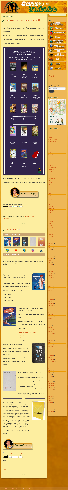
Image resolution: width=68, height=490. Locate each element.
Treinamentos (50, 234)
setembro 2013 (51, 340)
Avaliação (50, 135)
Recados (50, 217)
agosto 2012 (50, 366)
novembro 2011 (51, 385)
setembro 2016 (51, 284)
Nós (49, 197)
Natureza (50, 195)
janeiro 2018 (50, 269)
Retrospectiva (50, 221)
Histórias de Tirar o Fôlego (24, 333)
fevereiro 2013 (51, 355)
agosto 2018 (50, 260)
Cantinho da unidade (52, 141)
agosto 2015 (50, 310)
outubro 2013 (50, 338)
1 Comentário (5, 469)
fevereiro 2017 (51, 279)
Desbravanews (51, 165)
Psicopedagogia (51, 214)
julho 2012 (50, 368)
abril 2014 (50, 325)
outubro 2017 (50, 271)
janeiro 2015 (50, 318)
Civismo (49, 150)
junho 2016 (50, 290)
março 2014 (50, 327)
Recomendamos (51, 219)
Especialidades (51, 171)
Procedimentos (51, 210)
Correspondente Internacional (53, 158)
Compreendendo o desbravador (54, 156)
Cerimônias (50, 148)
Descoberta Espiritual (52, 167)
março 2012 (50, 376)
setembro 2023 (51, 243)
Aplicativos (50, 130)
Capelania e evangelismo (53, 145)
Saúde (49, 223)
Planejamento (51, 206)
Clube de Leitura (28, 216)
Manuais (50, 191)
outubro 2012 (50, 363)
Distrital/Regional (51, 169)
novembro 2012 (51, 361)
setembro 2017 (51, 273)
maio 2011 (50, 398)
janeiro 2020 (50, 254)
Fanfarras (50, 180)
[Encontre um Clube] (57, 112)
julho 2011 (50, 394)
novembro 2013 (51, 335)
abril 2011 (50, 400)
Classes (49, 152)
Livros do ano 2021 (14, 229)
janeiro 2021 (50, 245)
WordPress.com (30, 488)
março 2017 (50, 277)
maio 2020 (50, 247)
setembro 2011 (51, 389)
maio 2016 (50, 292)
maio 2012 (50, 372)
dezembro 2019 (51, 256)
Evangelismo (50, 176)
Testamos (50, 232)
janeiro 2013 (50, 357)
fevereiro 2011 (51, 404)
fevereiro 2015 (51, 316)
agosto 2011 (50, 391)
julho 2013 (50, 344)
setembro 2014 (51, 320)
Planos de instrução (52, 208)
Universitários (50, 236)
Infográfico (50, 182)
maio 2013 (50, 348)
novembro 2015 (51, 303)
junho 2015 (50, 314)
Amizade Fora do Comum (24, 330)
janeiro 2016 (50, 301)
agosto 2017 (50, 275)
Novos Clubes (51, 199)
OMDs (49, 201)
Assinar (51, 91)
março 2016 (50, 297)
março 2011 (50, 402)
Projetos (49, 212)
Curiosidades (50, 163)
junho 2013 (50, 346)
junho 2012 (50, 370)
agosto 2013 (50, 342)
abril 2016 (50, 294)
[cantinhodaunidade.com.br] (28, 7)
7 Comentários (6, 218)
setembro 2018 (51, 258)
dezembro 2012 (51, 359)
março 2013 (50, 353)
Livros (33, 216)
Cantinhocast (50, 143)
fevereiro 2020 (51, 251)
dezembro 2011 (51, 383)
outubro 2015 (50, 305)
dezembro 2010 (51, 409)
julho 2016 (50, 288)
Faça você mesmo (51, 178)
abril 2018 (50, 262)
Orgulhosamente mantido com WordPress (12, 488)
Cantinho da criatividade (52, 139)
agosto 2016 (50, 286)
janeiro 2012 (50, 381)
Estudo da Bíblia (51, 173)
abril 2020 (50, 249)
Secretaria (50, 225)
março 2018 (50, 264)
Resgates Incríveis (22, 337)
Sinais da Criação (51, 227)
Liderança (50, 184)
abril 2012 (50, 374)
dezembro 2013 (51, 333)
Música (49, 193)
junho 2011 (50, 396)
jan (3, 20)
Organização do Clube (52, 204)
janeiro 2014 (50, 331)
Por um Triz (21, 335)
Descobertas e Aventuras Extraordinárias (27, 332)
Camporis (50, 137)
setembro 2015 (51, 307)
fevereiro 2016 (51, 299)
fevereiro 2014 (51, 329)
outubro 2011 (50, 387)
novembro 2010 (51, 411)
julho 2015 (50, 312)
